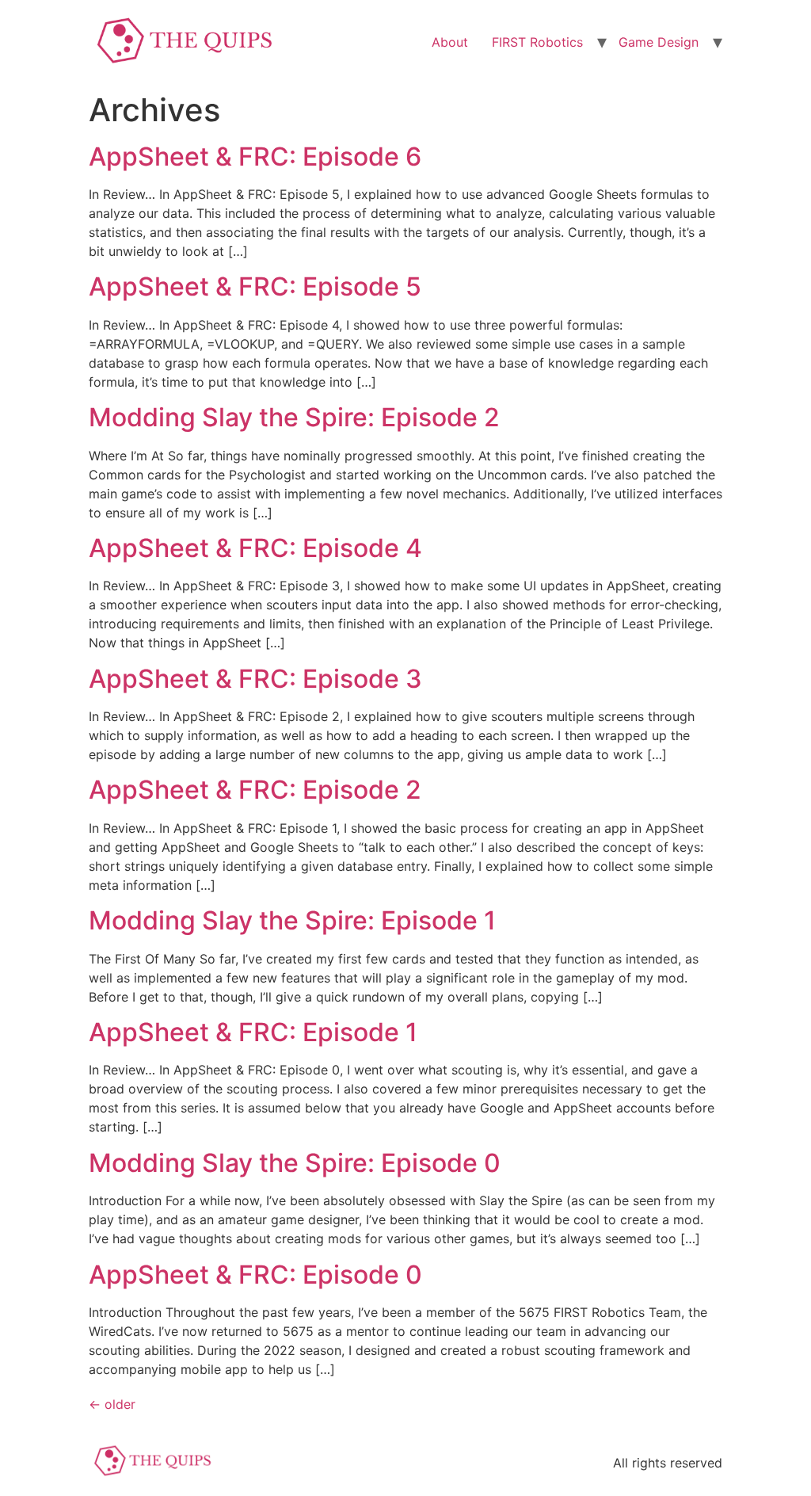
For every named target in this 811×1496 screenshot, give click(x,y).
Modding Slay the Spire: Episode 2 (294, 417)
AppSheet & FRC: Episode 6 (255, 156)
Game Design (659, 42)
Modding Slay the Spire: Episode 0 (295, 1162)
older (112, 1404)
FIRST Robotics (537, 42)
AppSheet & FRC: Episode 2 (255, 789)
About (450, 42)
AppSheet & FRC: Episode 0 (255, 1274)
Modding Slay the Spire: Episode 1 (292, 920)
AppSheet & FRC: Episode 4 (255, 547)
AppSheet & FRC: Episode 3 (255, 678)
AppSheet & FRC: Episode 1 (253, 1032)
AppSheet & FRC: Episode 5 (255, 286)
